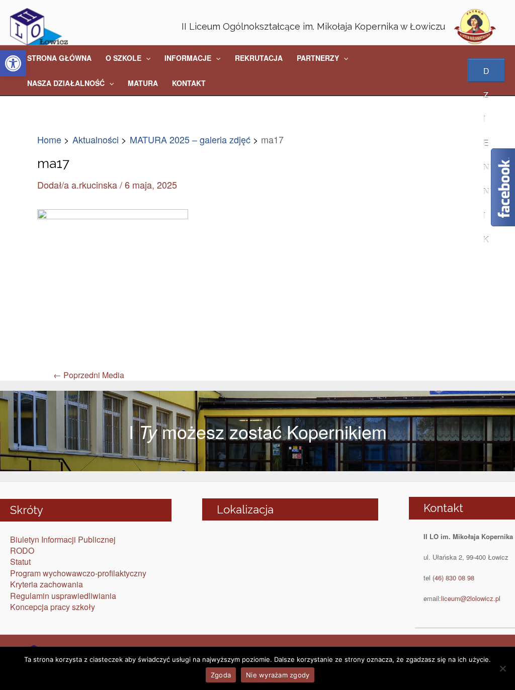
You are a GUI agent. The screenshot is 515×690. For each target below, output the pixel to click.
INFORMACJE (187, 58)
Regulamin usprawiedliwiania (63, 595)
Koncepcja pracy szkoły (52, 607)
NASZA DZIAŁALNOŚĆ (66, 83)
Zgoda (221, 675)
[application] (145, 57)
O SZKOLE (123, 58)
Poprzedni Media (88, 375)
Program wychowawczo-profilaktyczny (78, 573)
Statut (20, 561)
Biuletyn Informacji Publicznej (63, 539)
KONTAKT (189, 83)
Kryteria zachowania (46, 584)
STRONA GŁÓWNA (59, 58)
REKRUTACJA (259, 58)
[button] (13, 63)
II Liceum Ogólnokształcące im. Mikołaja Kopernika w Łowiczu (313, 26)
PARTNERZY (318, 58)
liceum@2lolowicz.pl (470, 598)
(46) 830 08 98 (453, 577)
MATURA (143, 83)
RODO (22, 550)
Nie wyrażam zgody (277, 675)
